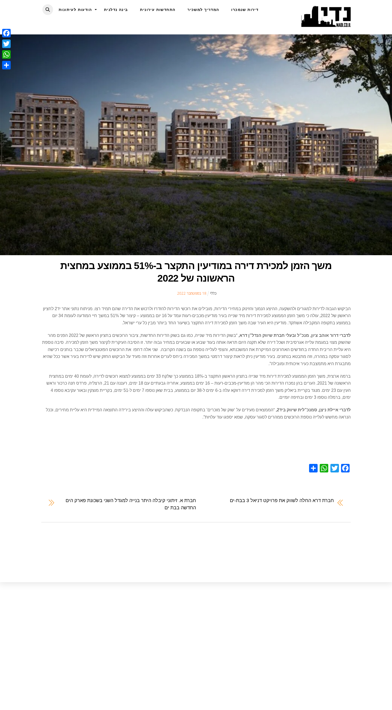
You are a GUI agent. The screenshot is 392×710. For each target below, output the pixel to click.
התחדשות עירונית (157, 9)
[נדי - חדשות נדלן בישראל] (326, 24)
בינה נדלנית (116, 9)
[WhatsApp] (6, 54)
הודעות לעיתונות (75, 9)
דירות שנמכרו (244, 9)
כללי (213, 293)
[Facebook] (6, 33)
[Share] (6, 65)
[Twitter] (6, 43)
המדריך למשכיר (203, 9)
